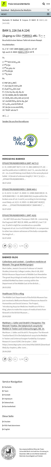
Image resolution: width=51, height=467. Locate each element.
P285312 (27, 35)
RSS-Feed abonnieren (12, 425)
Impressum (8, 399)
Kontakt (7, 395)
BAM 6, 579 (23, 52)
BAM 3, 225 (23, 49)
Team (6, 391)
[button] (5, 245)
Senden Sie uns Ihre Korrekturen (15, 121)
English (7, 429)
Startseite (5, 20)
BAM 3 (34, 20)
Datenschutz (8, 402)
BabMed (16, 20)
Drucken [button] (7, 421)
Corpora (25, 20)
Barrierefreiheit (9, 406)
